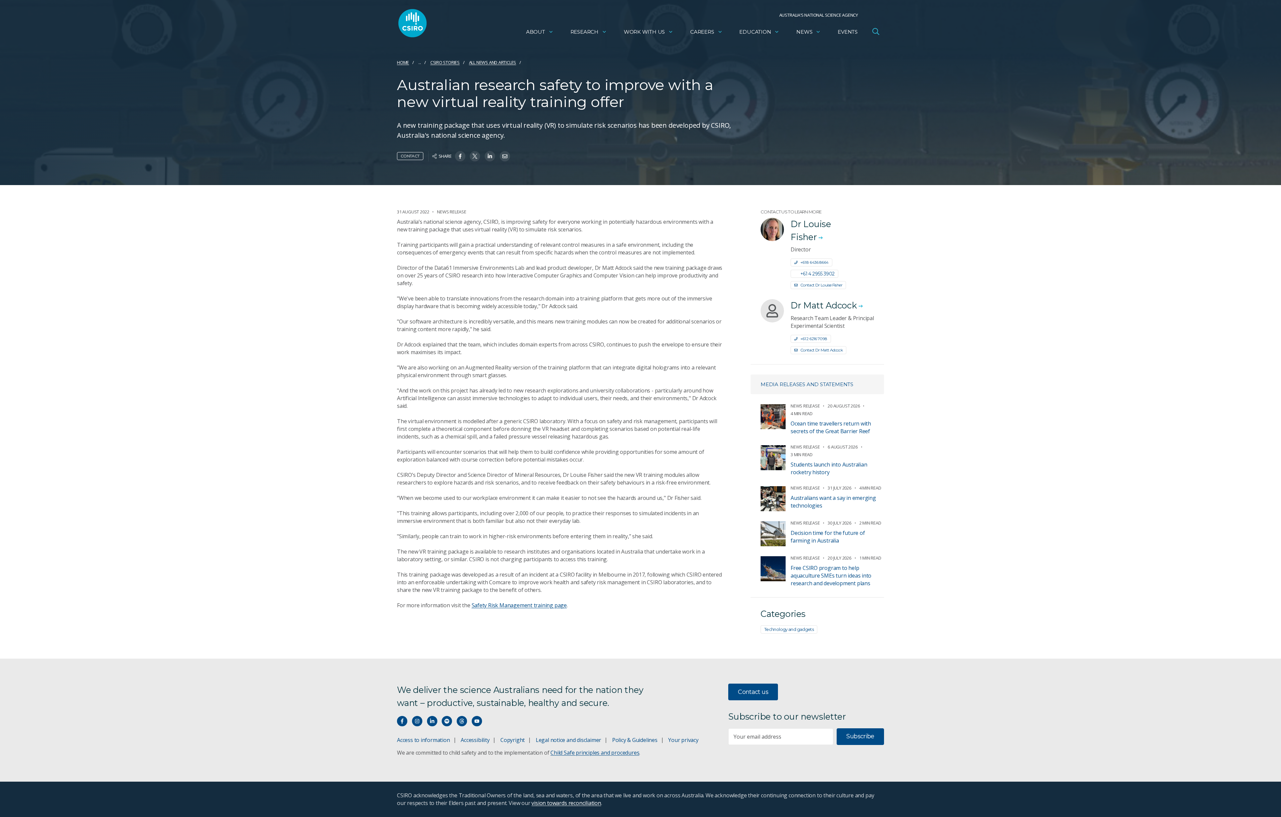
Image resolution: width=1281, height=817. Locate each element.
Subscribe (860, 736)
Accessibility (475, 740)
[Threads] (462, 721)
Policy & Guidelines (635, 740)
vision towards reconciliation (566, 803)
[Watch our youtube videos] (477, 721)
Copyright (512, 740)
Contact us (753, 692)
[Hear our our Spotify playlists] (447, 721)
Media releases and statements (807, 384)
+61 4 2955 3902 (817, 274)
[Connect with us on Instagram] (417, 721)
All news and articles (492, 62)
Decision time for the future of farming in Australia (828, 536)
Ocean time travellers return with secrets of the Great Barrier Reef (831, 427)
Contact (410, 155)
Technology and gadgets (789, 629)
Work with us (644, 32)
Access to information (423, 740)
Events (848, 32)
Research (584, 32)
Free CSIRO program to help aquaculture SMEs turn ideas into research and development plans (831, 575)
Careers (702, 32)
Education (755, 32)
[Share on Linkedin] (490, 156)
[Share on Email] (505, 156)
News (804, 32)
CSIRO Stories (445, 62)
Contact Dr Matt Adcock (821, 349)
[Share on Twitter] (475, 156)
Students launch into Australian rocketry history (829, 468)
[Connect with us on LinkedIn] (432, 721)
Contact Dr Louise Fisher (821, 284)
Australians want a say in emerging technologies (833, 501)
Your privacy (683, 740)
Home (403, 62)
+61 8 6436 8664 (814, 262)
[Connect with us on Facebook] (402, 721)
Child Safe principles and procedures (594, 752)
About (535, 32)
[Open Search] (875, 31)
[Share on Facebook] (460, 156)
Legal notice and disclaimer (568, 740)
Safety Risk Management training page (519, 605)
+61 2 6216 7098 (813, 338)
